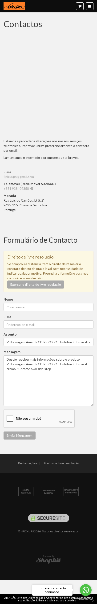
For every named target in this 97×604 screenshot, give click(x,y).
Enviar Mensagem (19, 435)
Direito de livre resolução (61, 463)
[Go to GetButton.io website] (85, 599)
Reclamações (27, 463)
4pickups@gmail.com (19, 177)
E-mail (8, 317)
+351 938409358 (16, 188)
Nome (8, 299)
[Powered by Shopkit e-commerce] (48, 560)
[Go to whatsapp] (86, 590)
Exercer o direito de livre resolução (35, 284)
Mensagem (12, 352)
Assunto (10, 334)
